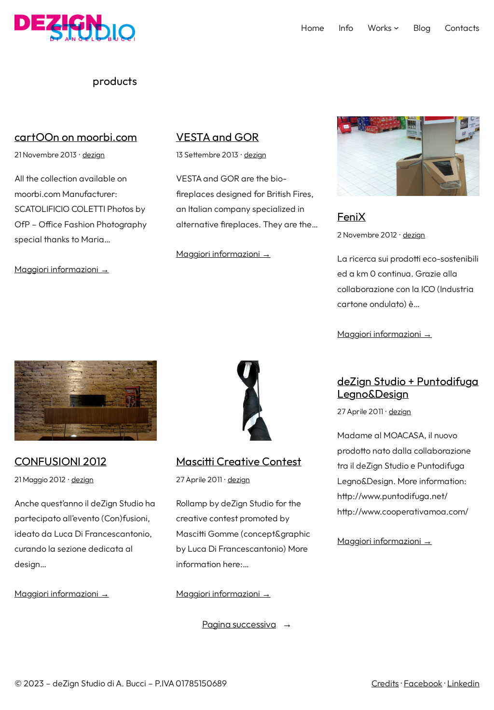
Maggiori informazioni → (61, 269)
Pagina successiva (247, 624)
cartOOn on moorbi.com (75, 137)
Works (380, 27)
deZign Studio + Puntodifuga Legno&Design (408, 387)
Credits (385, 683)
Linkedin (463, 683)
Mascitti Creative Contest (239, 461)
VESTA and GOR (217, 137)
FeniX (351, 216)
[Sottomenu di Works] (396, 27)
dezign (93, 154)
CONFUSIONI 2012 (60, 461)
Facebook (423, 683)
